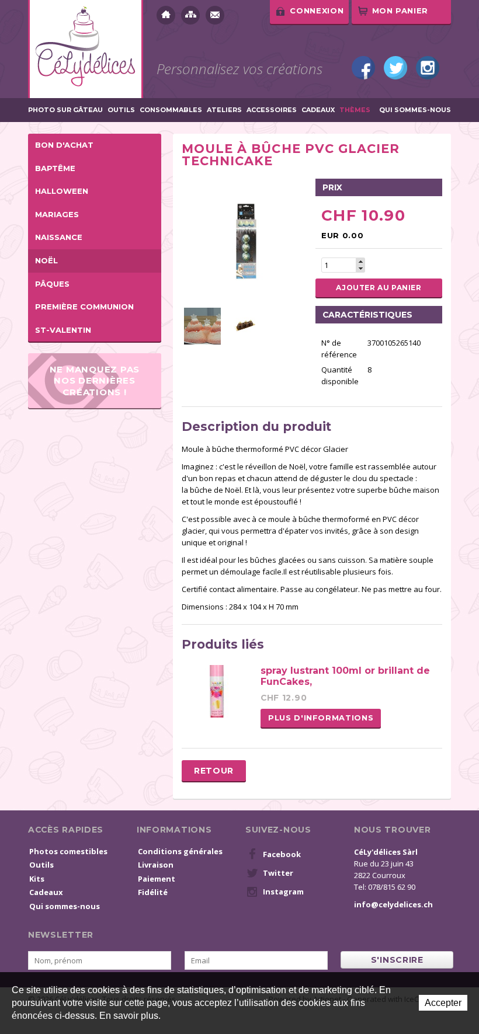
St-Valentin (63, 330)
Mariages (57, 214)
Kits (36, 878)
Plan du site (190, 15)
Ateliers (224, 110)
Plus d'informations (320, 717)
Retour (214, 770)
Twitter (395, 67)
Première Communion (84, 306)
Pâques (52, 283)
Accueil (166, 15)
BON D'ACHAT (64, 144)
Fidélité (153, 892)
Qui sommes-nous (415, 110)
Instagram (427, 67)
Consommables (171, 110)
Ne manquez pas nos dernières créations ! (95, 381)
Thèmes (354, 110)
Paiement (156, 878)
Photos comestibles (68, 851)
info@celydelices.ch (393, 904)
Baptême (55, 168)
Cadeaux (318, 110)
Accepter (443, 1003)
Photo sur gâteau (65, 110)
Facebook (363, 67)
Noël (46, 260)
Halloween (61, 191)
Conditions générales (180, 851)
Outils (121, 110)
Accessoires (272, 110)
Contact (215, 15)
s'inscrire (397, 960)
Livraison (155, 864)
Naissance (58, 237)
